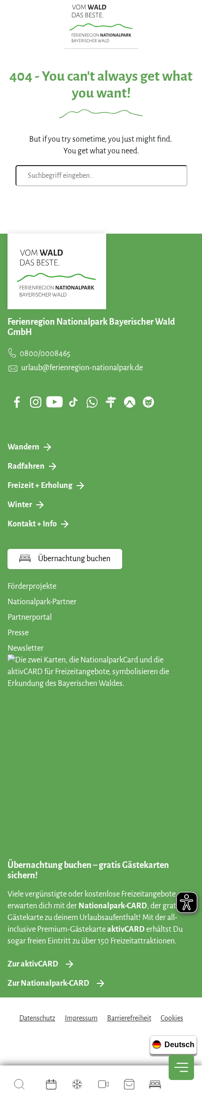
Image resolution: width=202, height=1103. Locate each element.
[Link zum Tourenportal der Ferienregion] (111, 402)
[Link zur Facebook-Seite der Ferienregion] (17, 402)
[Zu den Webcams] (103, 1084)
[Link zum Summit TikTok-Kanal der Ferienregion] (73, 402)
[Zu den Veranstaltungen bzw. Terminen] (51, 1084)
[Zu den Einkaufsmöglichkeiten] (129, 1084)
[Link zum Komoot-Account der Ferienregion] (129, 402)
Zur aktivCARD (33, 964)
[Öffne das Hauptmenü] (181, 1067)
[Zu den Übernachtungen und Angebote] (155, 1084)
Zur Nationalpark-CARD (48, 983)
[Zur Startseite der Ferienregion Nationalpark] (101, 23)
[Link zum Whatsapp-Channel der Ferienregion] (92, 402)
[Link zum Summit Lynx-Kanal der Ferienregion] (148, 402)
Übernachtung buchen (74, 559)
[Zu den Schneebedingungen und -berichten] (77, 1084)
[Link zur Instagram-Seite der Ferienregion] (35, 402)
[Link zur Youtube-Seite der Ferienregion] (54, 402)
